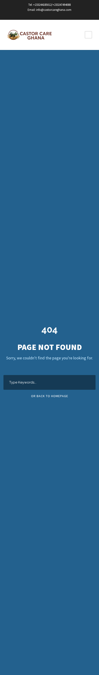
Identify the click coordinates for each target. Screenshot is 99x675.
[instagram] (53, 15)
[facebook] (45, 15)
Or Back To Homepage (49, 396)
